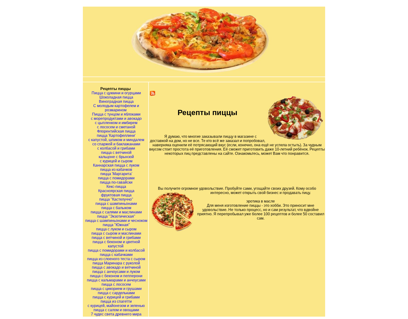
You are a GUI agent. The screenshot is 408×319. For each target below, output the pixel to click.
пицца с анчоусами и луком (116, 272)
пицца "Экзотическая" (116, 216)
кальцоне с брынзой (116, 157)
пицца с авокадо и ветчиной (116, 267)
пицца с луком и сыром (116, 229)
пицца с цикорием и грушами (116, 289)
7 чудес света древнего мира (116, 314)
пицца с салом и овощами (116, 310)
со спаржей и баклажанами (116, 144)
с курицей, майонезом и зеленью (116, 306)
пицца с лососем (116, 284)
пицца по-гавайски (116, 182)
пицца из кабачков (116, 170)
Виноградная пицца (116, 101)
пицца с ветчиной (116, 153)
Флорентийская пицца (116, 131)
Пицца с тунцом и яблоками (116, 114)
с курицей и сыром (116, 161)
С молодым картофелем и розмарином (116, 108)
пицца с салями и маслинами (116, 212)
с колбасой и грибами (116, 148)
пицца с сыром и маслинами (116, 233)
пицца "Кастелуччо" (116, 199)
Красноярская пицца (116, 191)
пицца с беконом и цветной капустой (116, 244)
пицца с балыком (116, 208)
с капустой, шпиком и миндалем (116, 140)
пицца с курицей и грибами (116, 297)
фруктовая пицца (116, 195)
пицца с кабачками (116, 255)
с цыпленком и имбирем (116, 123)
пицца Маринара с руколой (116, 263)
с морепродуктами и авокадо (116, 118)
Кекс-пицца (116, 187)
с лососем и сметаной (116, 127)
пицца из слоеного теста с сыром (116, 259)
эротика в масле (260, 201)
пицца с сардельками (116, 293)
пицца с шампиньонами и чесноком (116, 221)
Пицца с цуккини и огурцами (116, 93)
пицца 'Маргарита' (116, 174)
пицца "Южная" (116, 225)
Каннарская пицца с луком (116, 165)
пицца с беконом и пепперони (116, 276)
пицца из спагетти (116, 301)
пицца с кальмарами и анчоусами (116, 280)
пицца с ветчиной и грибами (116, 238)
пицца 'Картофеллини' (116, 136)
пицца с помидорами (116, 178)
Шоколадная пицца (116, 97)
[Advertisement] (243, 174)
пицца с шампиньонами (116, 204)
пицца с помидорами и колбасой (116, 250)
